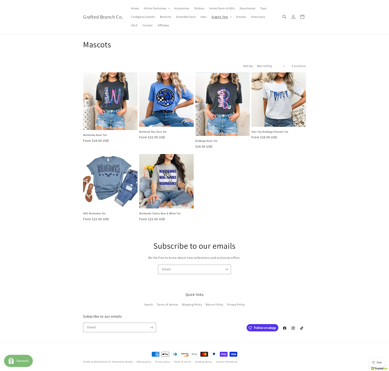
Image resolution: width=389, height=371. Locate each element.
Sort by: (248, 66)
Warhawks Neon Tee (95, 135)
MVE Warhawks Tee (94, 213)
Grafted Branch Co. (101, 361)
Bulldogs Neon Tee (206, 141)
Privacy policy (162, 361)
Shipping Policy (192, 304)
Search (148, 304)
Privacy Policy (236, 304)
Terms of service (182, 361)
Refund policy (144, 361)
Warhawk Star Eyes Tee (153, 131)
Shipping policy (203, 361)
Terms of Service (167, 304)
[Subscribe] (226, 269)
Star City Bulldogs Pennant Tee (269, 131)
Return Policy (214, 304)
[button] (156, 8)
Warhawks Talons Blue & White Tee (160, 213)
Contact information (227, 361)
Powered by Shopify (122, 361)
